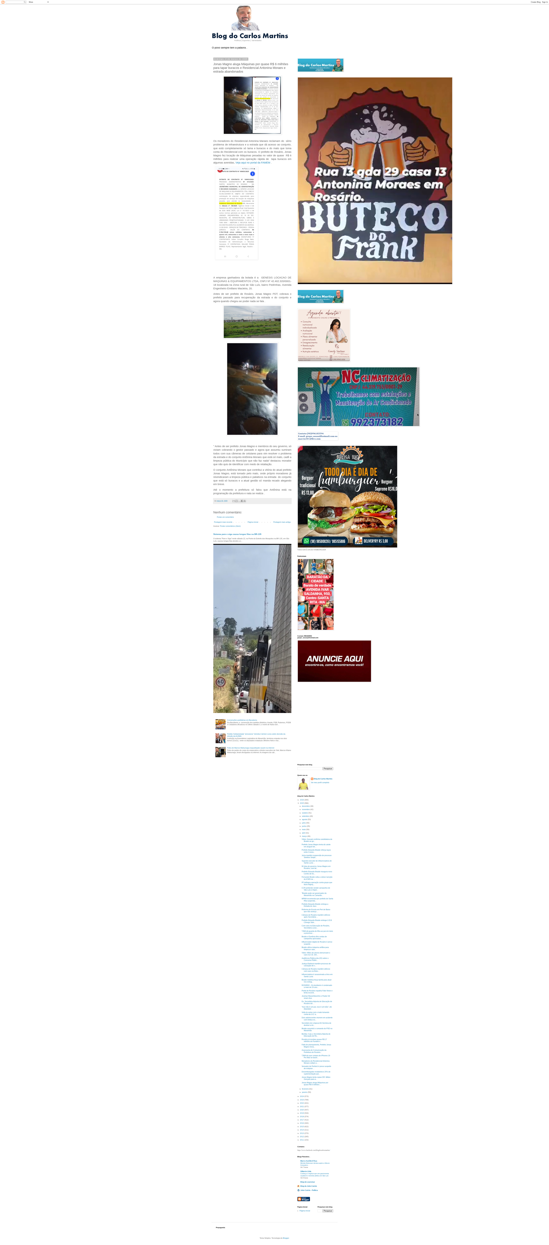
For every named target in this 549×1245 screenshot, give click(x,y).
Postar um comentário (225, 517)
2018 (302, 1117)
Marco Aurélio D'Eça (308, 1161)
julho (304, 823)
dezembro (306, 806)
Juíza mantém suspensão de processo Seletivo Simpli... (317, 856)
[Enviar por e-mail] (233, 501)
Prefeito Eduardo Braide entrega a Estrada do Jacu (315, 905)
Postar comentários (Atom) (230, 526)
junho (304, 826)
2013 (302, 1133)
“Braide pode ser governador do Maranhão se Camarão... (314, 894)
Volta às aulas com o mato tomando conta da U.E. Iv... (315, 1013)
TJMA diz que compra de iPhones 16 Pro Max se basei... (316, 1057)
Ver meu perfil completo (320, 783)
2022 (302, 1103)
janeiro (305, 1092)
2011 (302, 1140)
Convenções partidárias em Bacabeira (242, 720)
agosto (305, 819)
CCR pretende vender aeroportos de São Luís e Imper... (316, 889)
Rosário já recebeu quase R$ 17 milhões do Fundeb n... (314, 1040)
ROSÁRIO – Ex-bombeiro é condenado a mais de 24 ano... (317, 986)
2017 (302, 1120)
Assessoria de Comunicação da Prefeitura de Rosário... (314, 1051)
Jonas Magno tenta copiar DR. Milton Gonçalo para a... (316, 1078)
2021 (302, 1107)
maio (304, 830)
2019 (302, 1113)
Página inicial (253, 522)
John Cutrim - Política (309, 1190)
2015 (302, 1127)
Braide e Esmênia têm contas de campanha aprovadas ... (314, 938)
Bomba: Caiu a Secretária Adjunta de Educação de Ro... (316, 1035)
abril (304, 833)
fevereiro (305, 1089)
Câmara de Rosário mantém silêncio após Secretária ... (316, 916)
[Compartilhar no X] (239, 501)
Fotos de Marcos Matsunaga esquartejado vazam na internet (250, 748)
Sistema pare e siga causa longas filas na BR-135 (237, 534)
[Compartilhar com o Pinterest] (244, 501)
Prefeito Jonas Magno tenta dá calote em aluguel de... (316, 846)
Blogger (286, 1238)
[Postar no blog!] (236, 501)
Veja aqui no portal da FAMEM (252, 162)
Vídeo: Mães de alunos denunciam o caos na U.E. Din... (316, 954)
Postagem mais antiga (282, 522)
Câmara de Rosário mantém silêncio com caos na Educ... (316, 970)
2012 (302, 1137)
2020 (302, 1110)
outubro (305, 813)
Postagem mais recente (223, 522)
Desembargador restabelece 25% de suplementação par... (316, 1073)
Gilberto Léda (305, 1171)
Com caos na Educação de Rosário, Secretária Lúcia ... (316, 927)
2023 (302, 1100)
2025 (302, 803)
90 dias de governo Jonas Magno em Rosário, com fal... (316, 867)
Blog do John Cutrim (308, 1186)
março (304, 836)
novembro (306, 809)
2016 (302, 1123)
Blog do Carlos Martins (323, 779)
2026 (302, 800)
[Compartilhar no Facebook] (241, 501)
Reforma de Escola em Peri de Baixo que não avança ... (316, 911)
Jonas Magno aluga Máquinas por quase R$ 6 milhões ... (315, 1084)
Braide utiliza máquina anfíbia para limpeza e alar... (315, 948)
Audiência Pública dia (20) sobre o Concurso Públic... (315, 959)
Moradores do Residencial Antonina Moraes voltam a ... (316, 1062)
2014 (302, 1130)
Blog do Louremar (307, 1182)
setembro (306, 816)
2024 (302, 1096)
